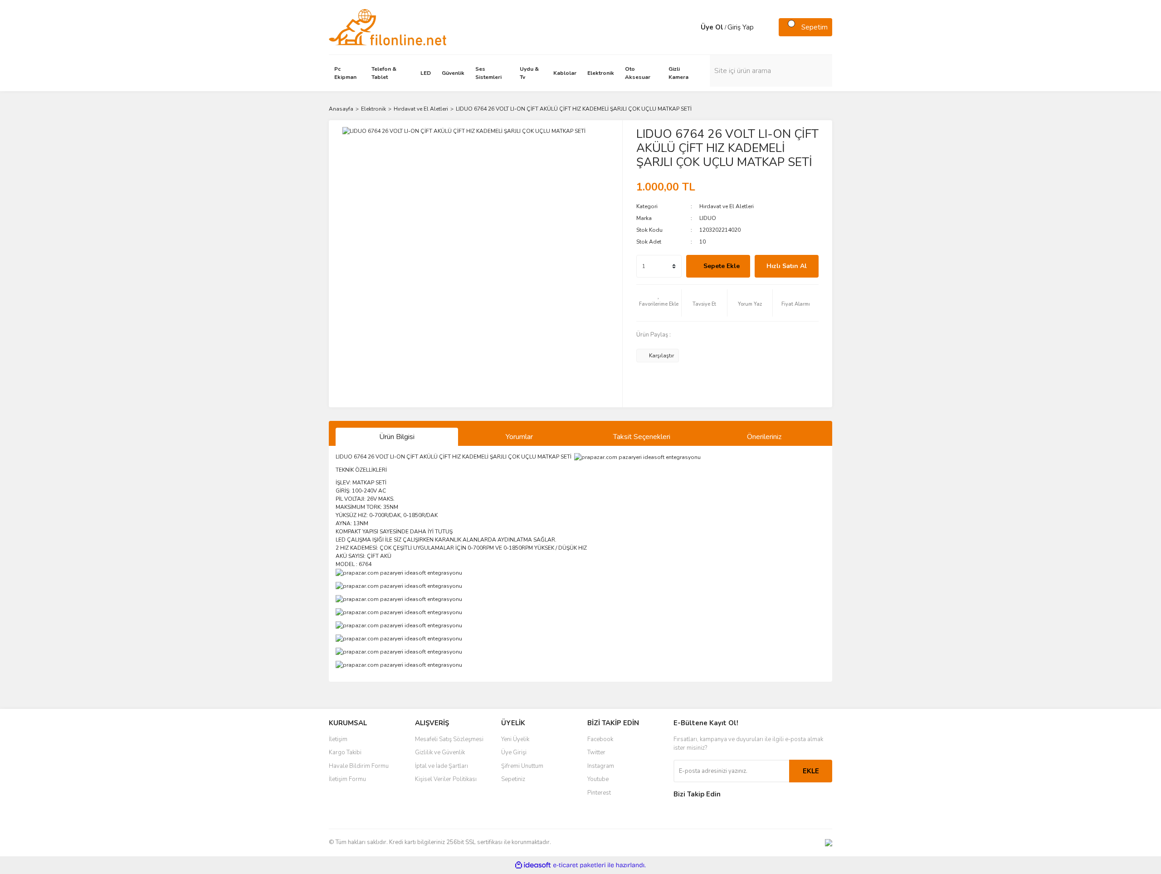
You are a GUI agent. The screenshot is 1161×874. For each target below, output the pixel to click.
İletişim (338, 739)
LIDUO (707, 218)
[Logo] (387, 26)
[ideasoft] (533, 865)
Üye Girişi (514, 752)
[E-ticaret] (579, 865)
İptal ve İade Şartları (441, 766)
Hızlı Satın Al (786, 266)
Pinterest (599, 793)
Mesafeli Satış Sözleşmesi (449, 739)
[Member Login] (691, 27)
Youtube (598, 779)
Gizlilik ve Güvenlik (440, 752)
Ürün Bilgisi (397, 437)
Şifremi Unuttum (522, 766)
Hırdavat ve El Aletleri (726, 206)
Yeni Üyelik (515, 739)
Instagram (600, 766)
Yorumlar (519, 437)
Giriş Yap (740, 27)
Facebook (600, 739)
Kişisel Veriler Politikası (446, 779)
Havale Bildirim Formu (359, 766)
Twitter (596, 752)
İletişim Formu (347, 779)
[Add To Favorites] (659, 303)
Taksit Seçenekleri (641, 437)
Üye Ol (712, 27)
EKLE (811, 771)
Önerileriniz (764, 437)
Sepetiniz (513, 779)
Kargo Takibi (345, 752)
